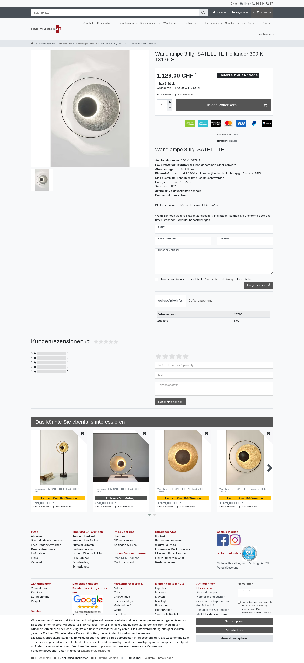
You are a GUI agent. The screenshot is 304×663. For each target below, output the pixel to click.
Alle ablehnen (235, 630)
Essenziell (44, 657)
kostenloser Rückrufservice (172, 549)
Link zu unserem (169, 557)
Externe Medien (107, 657)
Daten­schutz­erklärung (95, 650)
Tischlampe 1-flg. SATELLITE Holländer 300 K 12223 (56, 490)
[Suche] (203, 12)
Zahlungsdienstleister (74, 657)
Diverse (267, 23)
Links (34, 557)
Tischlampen (212, 23)
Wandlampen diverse (86, 43)
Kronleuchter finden (85, 540)
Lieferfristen (39, 553)
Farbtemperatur (82, 549)
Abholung (37, 536)
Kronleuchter (104, 23)
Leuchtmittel (265, 34)
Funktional (134, 657)
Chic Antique (122, 596)
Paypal (35, 601)
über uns (119, 536)
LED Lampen (81, 557)
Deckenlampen (149, 23)
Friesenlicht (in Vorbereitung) (123, 603)
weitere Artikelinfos (170, 300)
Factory (241, 23)
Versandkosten (185, 94)
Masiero (160, 592)
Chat (234, 3)
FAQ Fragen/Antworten (46, 544)
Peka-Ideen (162, 605)
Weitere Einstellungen (159, 657)
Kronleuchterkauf (83, 536)
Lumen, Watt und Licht (87, 553)
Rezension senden (170, 401)
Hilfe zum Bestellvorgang (171, 553)
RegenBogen (163, 609)
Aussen (252, 23)
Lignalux (160, 588)
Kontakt (160, 536)
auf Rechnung (40, 596)
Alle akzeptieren (234, 621)
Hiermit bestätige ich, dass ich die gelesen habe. (206, 279)
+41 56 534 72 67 (261, 3)
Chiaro (118, 592)
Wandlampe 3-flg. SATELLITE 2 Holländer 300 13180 (180, 490)
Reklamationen (165, 562)
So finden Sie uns (125, 544)
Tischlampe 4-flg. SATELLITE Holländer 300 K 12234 (118, 490)
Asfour (118, 588)
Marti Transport (124, 562)
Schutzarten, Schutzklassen (81, 564)
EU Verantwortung (200, 300)
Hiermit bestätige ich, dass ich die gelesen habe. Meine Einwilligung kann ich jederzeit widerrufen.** (257, 609)
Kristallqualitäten (83, 544)
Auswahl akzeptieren (234, 638)
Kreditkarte (38, 592)
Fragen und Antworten (169, 540)
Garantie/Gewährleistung (47, 540)
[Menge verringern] (169, 108)
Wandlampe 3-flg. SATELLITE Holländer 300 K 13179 (242, 490)
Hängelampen (126, 23)
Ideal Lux (120, 614)
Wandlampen (171, 23)
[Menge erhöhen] (169, 102)
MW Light (161, 601)
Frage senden (256, 285)
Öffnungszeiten (124, 540)
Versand (36, 562)
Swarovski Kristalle (167, 614)
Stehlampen (192, 23)
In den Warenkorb (222, 105)
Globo (118, 609)
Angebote (88, 23)
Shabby (229, 23)
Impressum (105, 646)
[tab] (170, 301)
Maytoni (160, 596)
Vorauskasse (39, 588)
